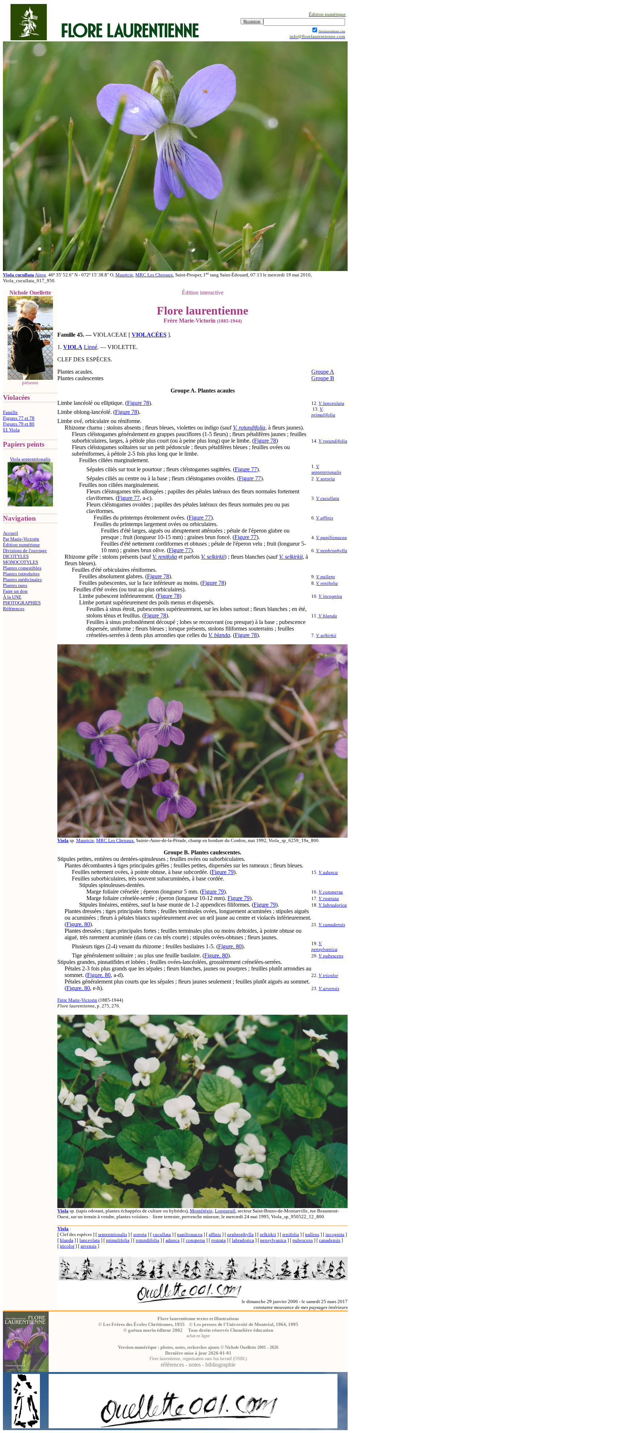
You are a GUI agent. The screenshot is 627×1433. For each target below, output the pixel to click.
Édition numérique (21, 544)
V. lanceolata (331, 403)
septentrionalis (112, 1234)
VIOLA (72, 347)
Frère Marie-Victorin (77, 1000)
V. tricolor (328, 975)
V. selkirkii (213, 557)
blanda (66, 1240)
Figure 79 (223, 872)
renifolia (290, 1234)
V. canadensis (332, 924)
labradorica (243, 1240)
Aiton (40, 275)
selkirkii (268, 1234)
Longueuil (225, 1211)
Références (13, 608)
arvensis (89, 1246)
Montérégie (201, 1211)
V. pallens (325, 576)
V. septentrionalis (326, 469)
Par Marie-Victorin (21, 539)
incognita (334, 1234)
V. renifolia (164, 557)
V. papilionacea (331, 537)
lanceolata (89, 1240)
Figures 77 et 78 (18, 418)
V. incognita (330, 596)
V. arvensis (329, 988)
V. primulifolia (323, 412)
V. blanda (219, 635)
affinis (215, 1234)
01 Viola (11, 429)
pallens (312, 1234)
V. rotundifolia (249, 427)
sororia (140, 1234)
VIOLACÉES (149, 335)
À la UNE (12, 597)
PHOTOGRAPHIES (22, 602)
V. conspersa (331, 892)
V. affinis (324, 518)
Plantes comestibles (22, 568)
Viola (63, 1228)
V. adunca (328, 872)
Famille (10, 412)
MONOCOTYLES (20, 562)
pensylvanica (273, 1240)
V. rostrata (329, 898)
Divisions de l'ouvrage (25, 550)
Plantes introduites (21, 573)
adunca (172, 1240)
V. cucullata (327, 498)
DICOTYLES (16, 556)
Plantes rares (15, 585)
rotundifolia (147, 1240)
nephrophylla (240, 1234)
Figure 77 (246, 469)
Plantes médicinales (22, 579)
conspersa (195, 1240)
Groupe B (322, 378)
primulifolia (118, 1240)
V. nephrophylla (331, 550)
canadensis (329, 1240)
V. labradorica (333, 905)
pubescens (302, 1240)
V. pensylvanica (324, 946)
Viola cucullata (18, 275)
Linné (90, 347)
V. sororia (325, 478)
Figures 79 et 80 (18, 424)
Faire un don (15, 591)
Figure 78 (138, 403)
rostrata (218, 1240)
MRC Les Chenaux (154, 275)
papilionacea (189, 1234)
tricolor (67, 1246)
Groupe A (322, 372)
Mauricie (124, 275)
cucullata (162, 1234)
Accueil (10, 533)
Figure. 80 (78, 924)
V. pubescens (331, 955)
